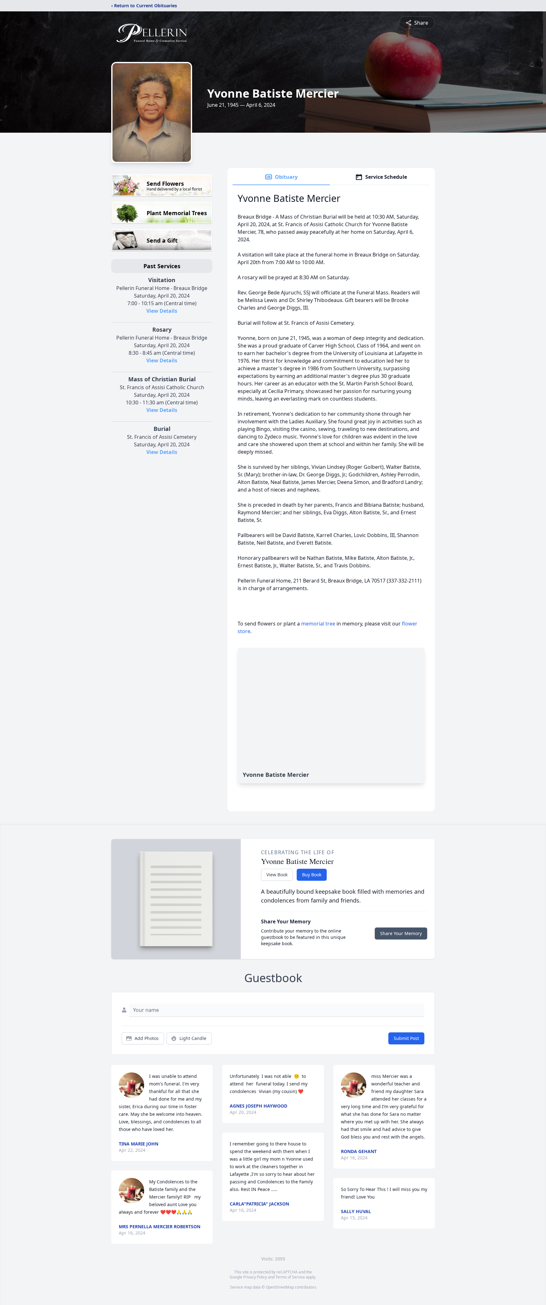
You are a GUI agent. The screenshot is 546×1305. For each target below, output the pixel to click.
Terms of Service (290, 1277)
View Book (277, 875)
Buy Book (311, 875)
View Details (161, 310)
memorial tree (318, 623)
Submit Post (406, 1038)
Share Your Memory (401, 933)
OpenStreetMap (280, 1287)
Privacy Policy (255, 1277)
